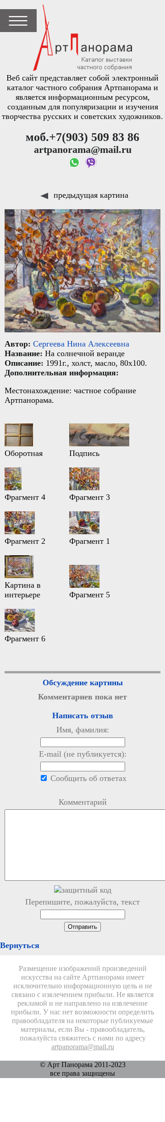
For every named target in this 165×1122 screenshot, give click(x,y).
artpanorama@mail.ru (82, 1047)
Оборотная (24, 453)
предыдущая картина (89, 195)
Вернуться (19, 945)
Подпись (84, 453)
